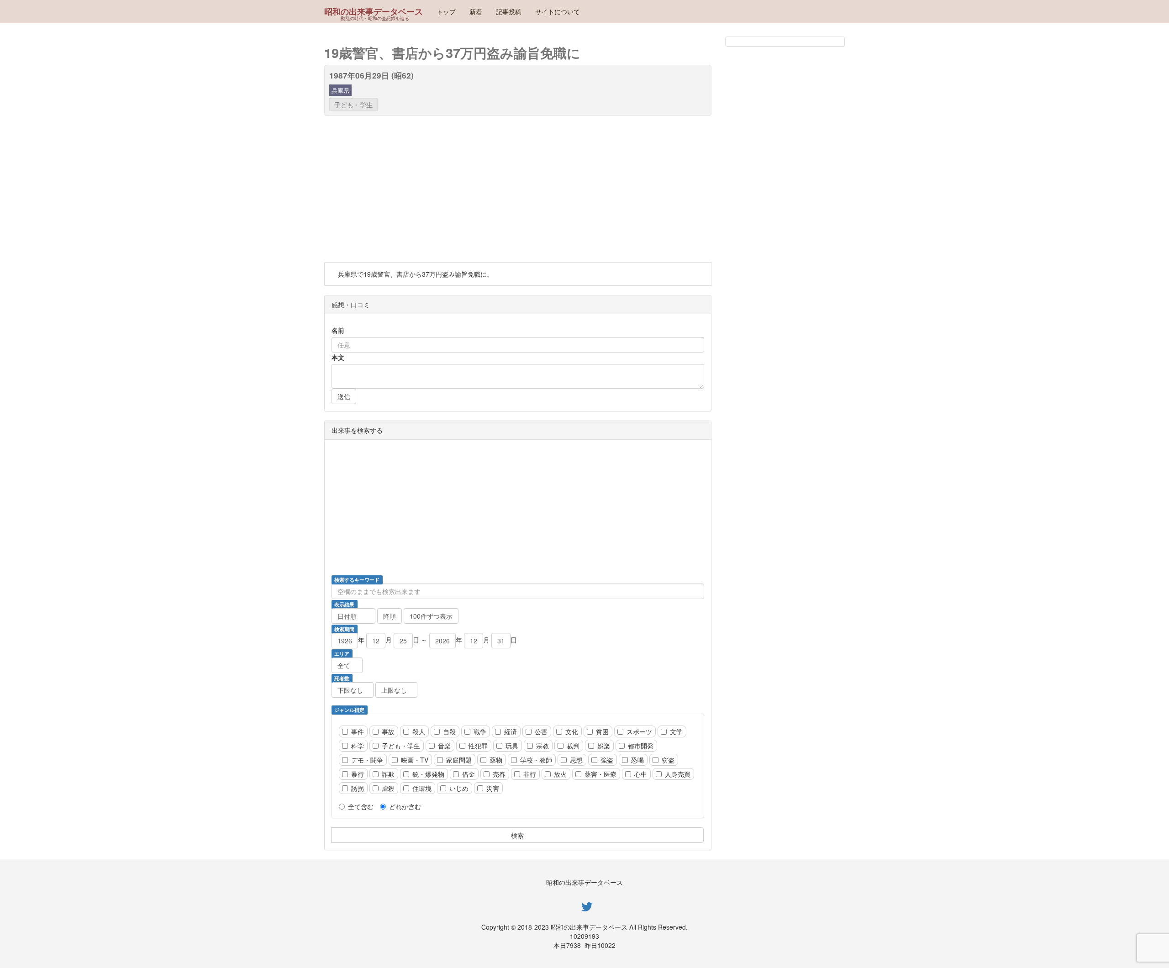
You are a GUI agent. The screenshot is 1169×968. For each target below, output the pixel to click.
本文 (338, 357)
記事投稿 (508, 11)
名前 (338, 330)
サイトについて (557, 11)
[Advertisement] (517, 189)
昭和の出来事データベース (373, 11)
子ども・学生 (353, 104)
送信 (343, 396)
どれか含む (405, 806)
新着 (475, 11)
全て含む (361, 806)
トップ (446, 11)
